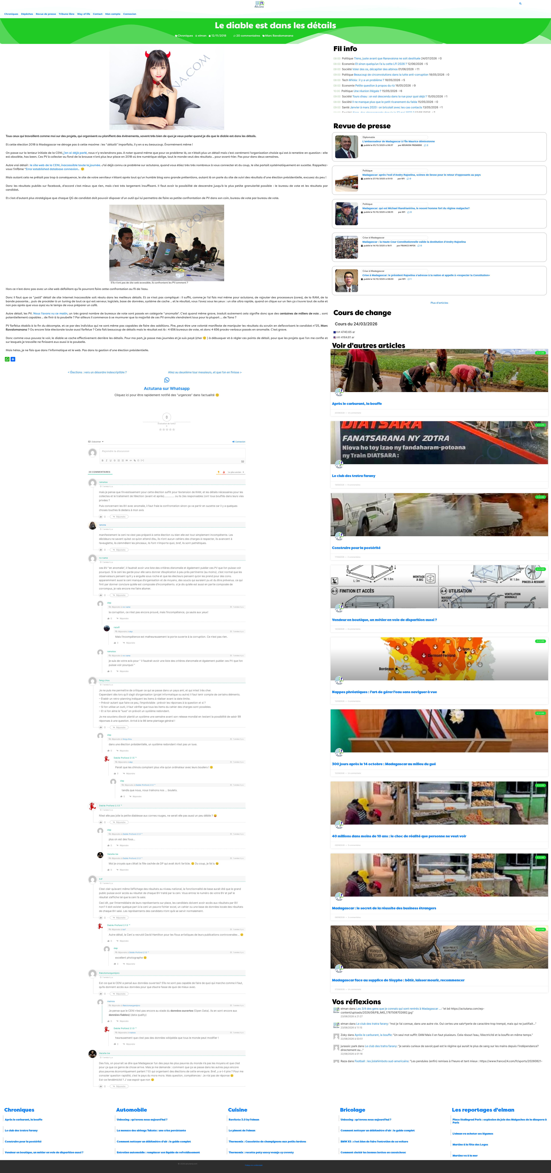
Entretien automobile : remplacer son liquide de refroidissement (158, 1152)
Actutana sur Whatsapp (167, 388)
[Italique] (107, 460)
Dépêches (27, 14)
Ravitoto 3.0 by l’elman (244, 1119)
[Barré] (115, 460)
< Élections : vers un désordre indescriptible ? (97, 372)
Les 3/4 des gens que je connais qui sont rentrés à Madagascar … (398, 1008)
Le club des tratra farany (353, 476)
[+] (142, 460)
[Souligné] (111, 460)
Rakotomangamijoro (131, 1005)
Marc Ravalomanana (279, 35)
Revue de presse (46, 14)
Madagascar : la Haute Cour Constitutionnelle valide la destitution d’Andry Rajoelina (414, 241)
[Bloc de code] (131, 460)
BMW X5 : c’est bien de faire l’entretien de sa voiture (374, 1141)
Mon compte (112, 14)
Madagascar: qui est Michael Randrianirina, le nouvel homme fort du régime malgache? (416, 208)
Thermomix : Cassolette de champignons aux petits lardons (267, 1141)
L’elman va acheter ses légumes (473, 1133)
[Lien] (135, 460)
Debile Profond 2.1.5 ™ (145, 785)
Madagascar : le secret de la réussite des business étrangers (384, 908)
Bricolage (352, 1110)
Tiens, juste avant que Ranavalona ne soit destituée (387, 58)
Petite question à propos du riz (375, 85)
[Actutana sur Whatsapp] (167, 380)
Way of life (83, 14)
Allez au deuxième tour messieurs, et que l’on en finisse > (205, 372)
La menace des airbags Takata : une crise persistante (151, 1130)
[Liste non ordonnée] (123, 460)
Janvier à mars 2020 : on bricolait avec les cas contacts (386, 107)
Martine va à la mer (465, 1155)
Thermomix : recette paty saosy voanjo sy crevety (261, 1152)
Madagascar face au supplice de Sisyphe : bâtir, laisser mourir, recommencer (398, 980)
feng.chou (127, 739)
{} (138, 460)
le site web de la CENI (45, 165)
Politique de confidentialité (254, 1165)
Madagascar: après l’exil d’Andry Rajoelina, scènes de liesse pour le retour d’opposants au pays (421, 174)
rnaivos (111, 1001)
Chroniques (11, 14)
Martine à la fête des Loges (470, 1144)
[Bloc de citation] (127, 460)
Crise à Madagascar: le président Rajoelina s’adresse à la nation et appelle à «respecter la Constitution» (426, 275)
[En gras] (103, 460)
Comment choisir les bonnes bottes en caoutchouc (373, 1152)
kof (124, 929)
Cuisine (237, 1110)
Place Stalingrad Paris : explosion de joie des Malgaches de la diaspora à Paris (500, 1121)
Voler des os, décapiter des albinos (375, 69)
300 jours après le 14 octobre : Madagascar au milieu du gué (384, 764)
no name (126, 607)
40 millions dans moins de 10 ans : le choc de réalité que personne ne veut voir (399, 836)
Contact (97, 14)
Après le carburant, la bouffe (357, 404)
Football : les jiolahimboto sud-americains (382, 1061)
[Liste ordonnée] (119, 460)
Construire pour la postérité (356, 548)
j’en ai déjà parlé (75, 152)
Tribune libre (66, 14)
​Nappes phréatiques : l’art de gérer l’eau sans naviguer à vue (384, 692)
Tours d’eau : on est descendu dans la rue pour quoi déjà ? (389, 96)
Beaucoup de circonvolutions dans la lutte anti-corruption (391, 74)
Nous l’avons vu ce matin (50, 313)
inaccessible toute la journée (80, 165)
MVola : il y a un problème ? (366, 80)
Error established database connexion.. (52, 169)
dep (131, 631)
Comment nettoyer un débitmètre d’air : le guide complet (154, 1141)
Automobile (131, 1110)
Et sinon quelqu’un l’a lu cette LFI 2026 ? (381, 64)
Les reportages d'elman (483, 1110)
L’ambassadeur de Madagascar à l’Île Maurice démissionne (398, 141)
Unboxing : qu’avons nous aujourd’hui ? (142, 1119)
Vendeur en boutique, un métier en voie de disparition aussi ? (384, 620)
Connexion (129, 14)
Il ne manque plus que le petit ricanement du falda (384, 102)
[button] (439, 303)
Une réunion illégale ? (367, 91)
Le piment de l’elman (242, 1130)
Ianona (102, 525)
